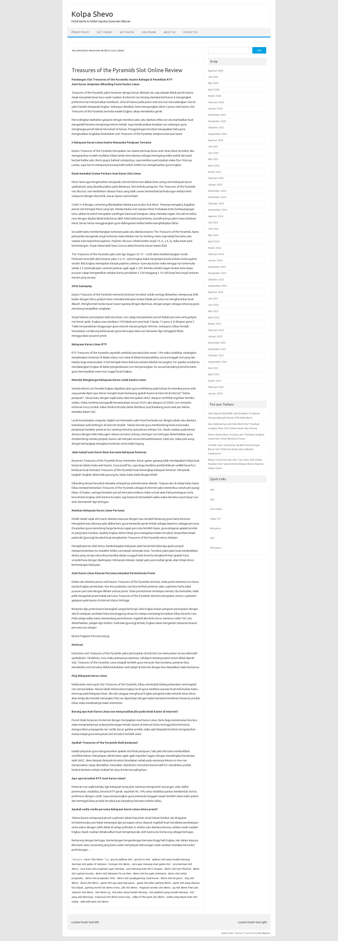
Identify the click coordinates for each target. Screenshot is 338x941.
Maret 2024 (214, 247)
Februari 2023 (216, 330)
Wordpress (264, 933)
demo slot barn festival (178, 868)
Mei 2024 (213, 235)
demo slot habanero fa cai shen (113, 873)
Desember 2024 (217, 190)
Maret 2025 (214, 171)
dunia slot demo (89, 882)
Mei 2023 (213, 311)
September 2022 (217, 361)
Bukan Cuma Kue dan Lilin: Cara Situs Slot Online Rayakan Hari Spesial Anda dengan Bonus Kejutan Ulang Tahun (236, 463)
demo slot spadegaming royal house (138, 878)
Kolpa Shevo (92, 14)
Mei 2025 (213, 159)
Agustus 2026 (215, 70)
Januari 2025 (215, 184)
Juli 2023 (213, 298)
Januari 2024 (215, 260)
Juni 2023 (213, 304)
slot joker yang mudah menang (129, 892)
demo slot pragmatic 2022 (100, 878)
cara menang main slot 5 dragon (144, 868)
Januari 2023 (215, 336)
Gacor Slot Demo (93, 859)
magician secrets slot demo (154, 887)
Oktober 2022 (216, 355)
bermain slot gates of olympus (89, 864)
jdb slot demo (129, 887)
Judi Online (149, 32)
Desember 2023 (217, 266)
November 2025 (217, 121)
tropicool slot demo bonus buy (112, 896)
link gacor (215, 528)
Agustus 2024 (215, 216)
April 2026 (213, 89)
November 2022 (217, 349)
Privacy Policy (80, 32)
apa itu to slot (142, 859)
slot (212, 489)
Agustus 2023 (215, 292)
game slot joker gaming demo (154, 882)
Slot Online (104, 32)
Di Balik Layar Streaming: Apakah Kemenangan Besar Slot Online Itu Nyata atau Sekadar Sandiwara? (234, 449)
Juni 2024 (213, 228)
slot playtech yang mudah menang (168, 892)
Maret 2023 (214, 323)
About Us (169, 32)
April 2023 (213, 317)
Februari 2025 (216, 178)
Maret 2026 (214, 95)
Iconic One (227, 933)
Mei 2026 (213, 83)
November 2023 (217, 273)
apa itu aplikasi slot (121, 859)
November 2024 (217, 197)
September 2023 (217, 285)
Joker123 (215, 518)
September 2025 (217, 134)
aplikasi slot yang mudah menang (171, 859)
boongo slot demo (119, 864)
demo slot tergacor (172, 878)
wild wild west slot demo (94, 901)
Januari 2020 (215, 393)
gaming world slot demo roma (102, 887)
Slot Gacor (127, 32)
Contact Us (190, 32)
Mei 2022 (213, 368)
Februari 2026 (216, 102)
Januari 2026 (215, 108)
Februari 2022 (216, 387)
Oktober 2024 (216, 203)
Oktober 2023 (216, 279)
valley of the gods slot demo (148, 896)
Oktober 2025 (216, 127)
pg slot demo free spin (185, 887)
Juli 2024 (213, 222)
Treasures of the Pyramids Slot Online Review (127, 70)
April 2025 (213, 165)
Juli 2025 (213, 146)
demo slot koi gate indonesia (149, 873)
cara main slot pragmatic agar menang (102, 868)
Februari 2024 (216, 254)
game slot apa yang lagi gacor (118, 882)
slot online (216, 509)
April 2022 (213, 374)
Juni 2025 (213, 152)
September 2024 (217, 209)
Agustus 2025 (215, 140)
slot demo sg (102, 892)
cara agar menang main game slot (151, 864)
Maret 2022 (214, 380)
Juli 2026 (213, 76)
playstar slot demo (82, 892)
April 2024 (213, 241)
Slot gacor (216, 547)
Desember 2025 (217, 114)
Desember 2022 (217, 342)
